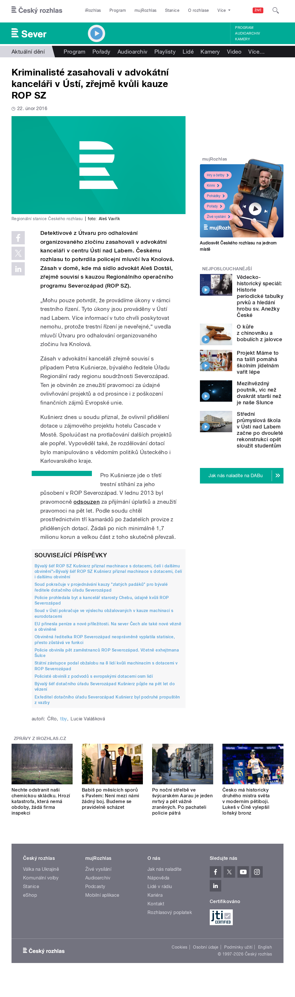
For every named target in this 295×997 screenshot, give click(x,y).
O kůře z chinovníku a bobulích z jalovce (259, 333)
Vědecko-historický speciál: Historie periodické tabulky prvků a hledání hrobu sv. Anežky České (260, 296)
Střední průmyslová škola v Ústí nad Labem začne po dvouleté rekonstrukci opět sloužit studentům (260, 430)
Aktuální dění (28, 51)
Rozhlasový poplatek (170, 912)
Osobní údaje (206, 947)
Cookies (179, 947)
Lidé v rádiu (160, 886)
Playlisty (165, 51)
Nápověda (158, 878)
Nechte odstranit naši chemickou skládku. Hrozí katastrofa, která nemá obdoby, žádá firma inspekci (41, 801)
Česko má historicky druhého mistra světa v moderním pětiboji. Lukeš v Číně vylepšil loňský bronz (246, 801)
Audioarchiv (247, 33)
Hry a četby (215, 175)
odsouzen (86, 501)
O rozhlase (198, 10)
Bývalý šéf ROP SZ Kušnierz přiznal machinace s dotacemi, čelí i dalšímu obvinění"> (108, 571)
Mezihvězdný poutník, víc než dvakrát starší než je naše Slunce (259, 392)
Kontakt (156, 904)
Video (234, 51)
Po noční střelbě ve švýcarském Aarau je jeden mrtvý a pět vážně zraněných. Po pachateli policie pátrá (182, 801)
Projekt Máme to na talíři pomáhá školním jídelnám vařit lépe (258, 362)
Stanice (172, 10)
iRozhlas (93, 10)
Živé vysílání (216, 217)
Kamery (242, 39)
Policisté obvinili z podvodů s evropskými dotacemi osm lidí (94, 676)
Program (117, 10)
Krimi (211, 186)
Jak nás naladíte (165, 869)
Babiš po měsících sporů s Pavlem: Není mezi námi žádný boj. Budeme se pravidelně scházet (110, 798)
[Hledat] (275, 10)
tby (63, 719)
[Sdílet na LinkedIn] (18, 268)
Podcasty (95, 886)
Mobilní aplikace (102, 895)
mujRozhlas (146, 10)
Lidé (188, 51)
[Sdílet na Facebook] (18, 237)
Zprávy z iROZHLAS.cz (40, 738)
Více (256, 51)
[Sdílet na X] (18, 253)
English (265, 947)
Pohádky (213, 196)
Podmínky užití (238, 947)
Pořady (101, 51)
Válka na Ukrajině (41, 869)
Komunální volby (40, 878)
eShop (30, 895)
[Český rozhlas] (37, 10)
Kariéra (155, 895)
